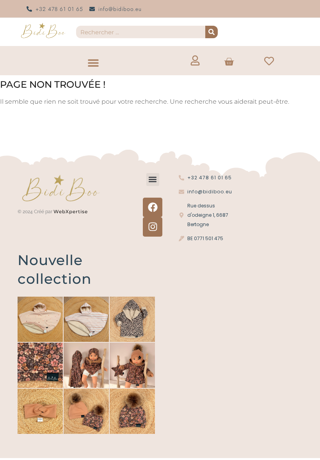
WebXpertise (71, 211)
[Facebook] (152, 207)
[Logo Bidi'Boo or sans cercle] (43, 30)
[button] (93, 62)
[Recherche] (211, 32)
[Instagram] (152, 227)
